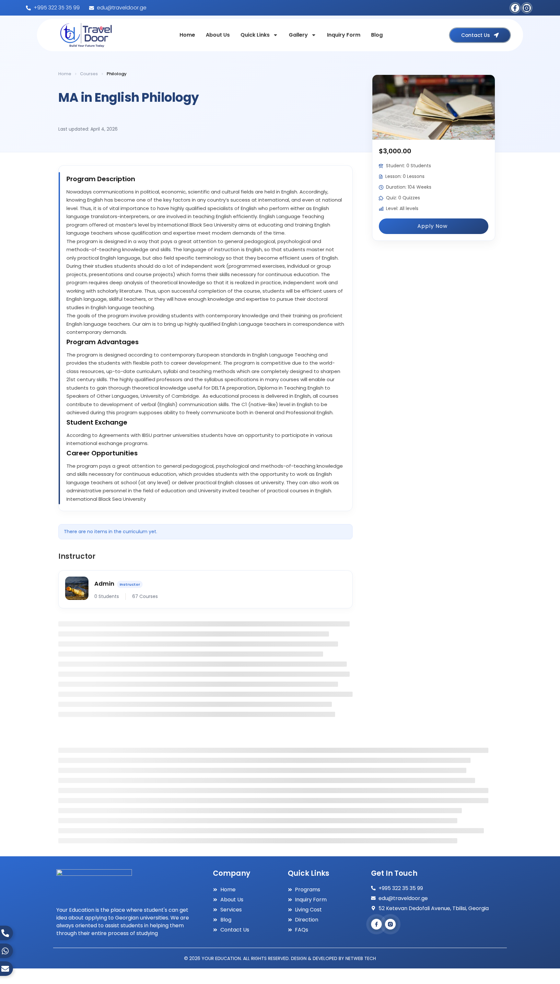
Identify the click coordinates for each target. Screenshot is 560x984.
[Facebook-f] (515, 8)
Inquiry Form (343, 35)
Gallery (298, 35)
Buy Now (433, 226)
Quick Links (255, 35)
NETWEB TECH (360, 958)
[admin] (76, 589)
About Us (218, 35)
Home (187, 35)
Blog (377, 35)
